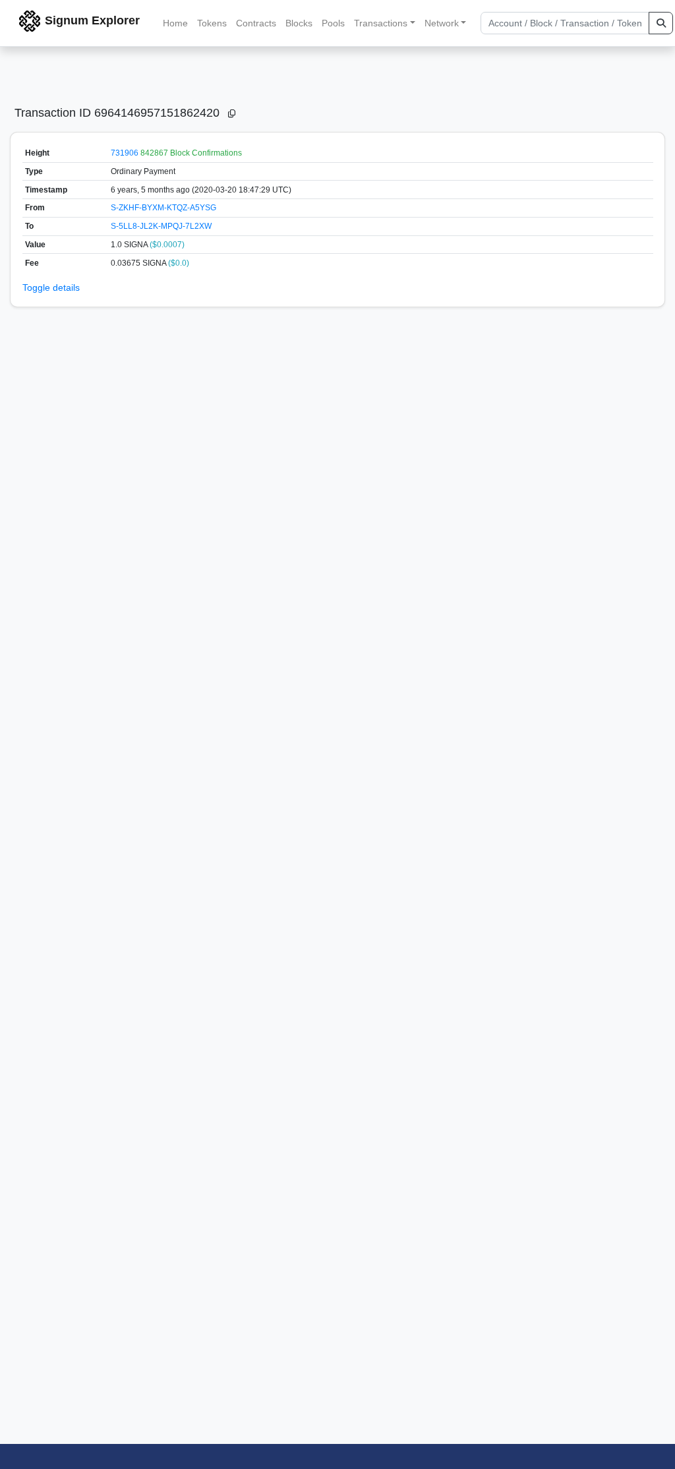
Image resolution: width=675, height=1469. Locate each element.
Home (175, 23)
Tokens (212, 23)
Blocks (298, 23)
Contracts (256, 23)
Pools (333, 23)
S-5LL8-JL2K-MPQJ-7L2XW (161, 226)
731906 (124, 153)
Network (442, 23)
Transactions (380, 23)
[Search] (661, 23)
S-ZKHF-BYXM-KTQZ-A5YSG (163, 207)
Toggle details (51, 287)
